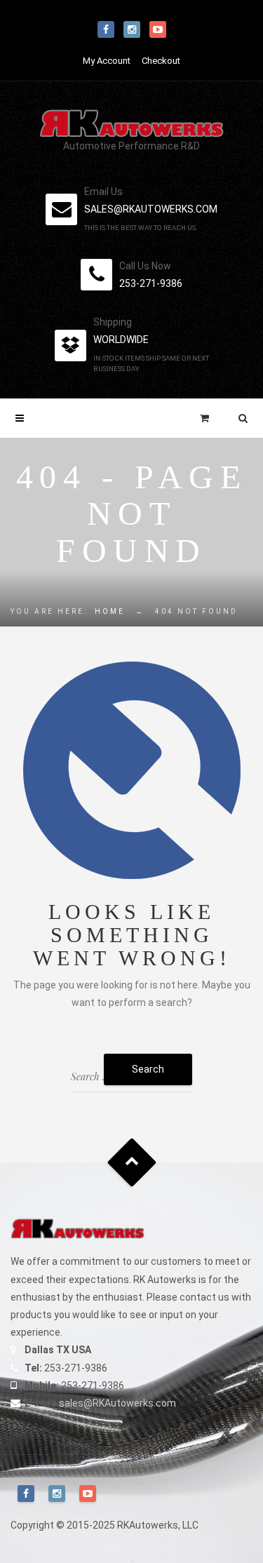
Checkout (161, 60)
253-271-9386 (150, 283)
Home (110, 611)
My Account (106, 60)
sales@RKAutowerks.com (117, 1403)
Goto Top (131, 1163)
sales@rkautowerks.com (150, 209)
